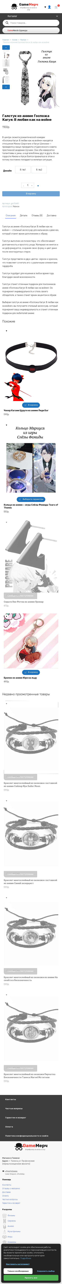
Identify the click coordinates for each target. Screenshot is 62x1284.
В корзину (31, 193)
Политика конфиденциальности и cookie (26, 1136)
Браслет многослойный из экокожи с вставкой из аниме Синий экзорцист (30, 882)
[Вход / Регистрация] (49, 6)
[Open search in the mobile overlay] (31, 23)
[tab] (10, 216)
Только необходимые (18, 1271)
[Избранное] (45, 6)
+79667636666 (14, 1172)
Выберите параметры (33, 499)
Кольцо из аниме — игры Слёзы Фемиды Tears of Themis (31, 506)
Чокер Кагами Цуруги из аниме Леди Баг (26, 410)
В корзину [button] (33, 405)
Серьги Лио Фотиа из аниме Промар (23, 602)
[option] (22, 169)
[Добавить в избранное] (38, 185)
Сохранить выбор (46, 1271)
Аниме (14, 40)
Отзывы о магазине (11, 1188)
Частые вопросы (14, 1108)
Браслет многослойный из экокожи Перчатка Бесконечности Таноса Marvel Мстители (29, 1076)
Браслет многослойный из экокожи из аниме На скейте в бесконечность (31, 979)
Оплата (9, 1127)
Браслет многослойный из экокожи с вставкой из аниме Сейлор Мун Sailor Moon (30, 785)
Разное (23, 40)
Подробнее (25, 1258)
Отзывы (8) (37, 215)
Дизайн (7, 170)
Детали (23, 215)
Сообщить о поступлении (20, 596)
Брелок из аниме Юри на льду (20, 678)
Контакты (10, 1099)
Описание (11, 215)
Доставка (51, 215)
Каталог (12, 16)
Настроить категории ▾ (17, 1264)
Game (28, 4)
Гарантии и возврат (15, 1117)
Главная (5, 40)
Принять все (31, 1278)
